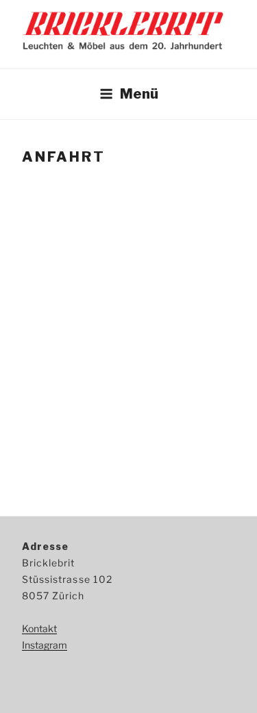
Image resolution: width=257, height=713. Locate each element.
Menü (139, 94)
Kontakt (39, 628)
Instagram (44, 645)
